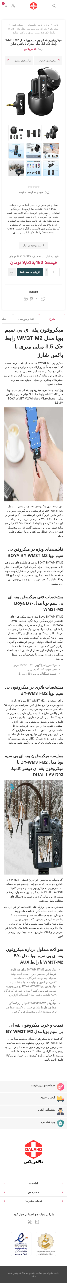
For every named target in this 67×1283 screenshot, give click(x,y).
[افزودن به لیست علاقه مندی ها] (12, 272)
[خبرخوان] (30, 1222)
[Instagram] (37, 1222)
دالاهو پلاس (30, 48)
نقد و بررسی (26, 318)
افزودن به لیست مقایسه (31, 192)
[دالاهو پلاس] (33, 6)
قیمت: (50, 262)
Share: (33, 291)
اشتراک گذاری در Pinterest (32, 299)
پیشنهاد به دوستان (25, 299)
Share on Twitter (43, 299)
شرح (52, 318)
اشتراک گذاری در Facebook (37, 299)
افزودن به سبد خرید (30, 272)
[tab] (52, 319)
